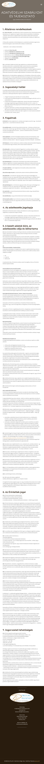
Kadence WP (37, 761)
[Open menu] (42, 4)
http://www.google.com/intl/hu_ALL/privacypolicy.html (14, 437)
